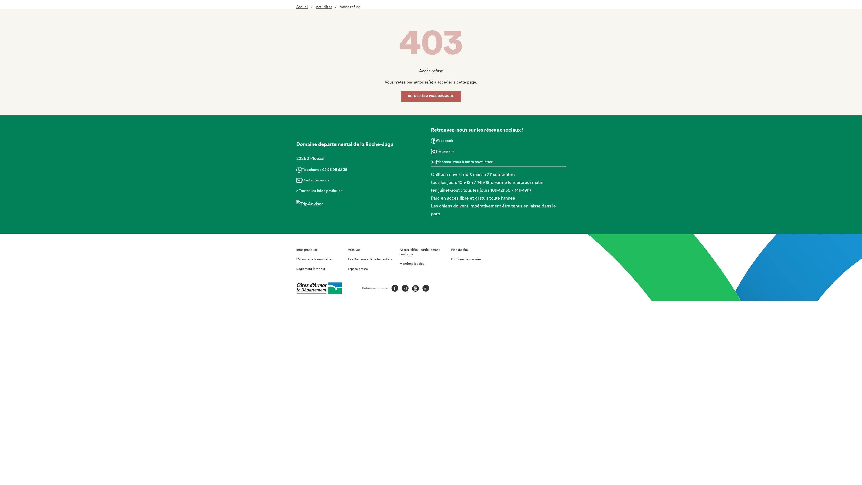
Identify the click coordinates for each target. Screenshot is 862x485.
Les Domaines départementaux (370, 259)
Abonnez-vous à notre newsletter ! (466, 162)
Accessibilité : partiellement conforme (420, 252)
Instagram (445, 151)
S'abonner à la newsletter (314, 259)
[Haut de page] (798, 457)
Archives (354, 249)
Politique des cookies (466, 259)
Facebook (445, 141)
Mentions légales (412, 263)
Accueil (302, 7)
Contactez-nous (315, 180)
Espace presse (358, 269)
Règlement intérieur (310, 269)
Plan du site (459, 249)
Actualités (324, 7)
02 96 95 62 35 (334, 170)
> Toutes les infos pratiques (319, 191)
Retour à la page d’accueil (431, 96)
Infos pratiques (306, 249)
